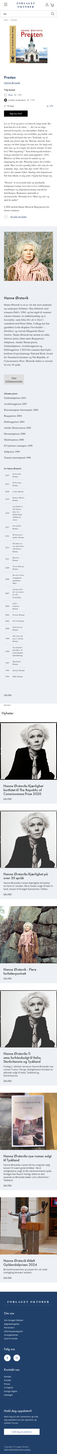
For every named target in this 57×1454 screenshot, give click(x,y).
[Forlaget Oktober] (7, 1358)
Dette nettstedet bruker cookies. (17, 1449)
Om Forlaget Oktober (13, 1320)
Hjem (6, 20)
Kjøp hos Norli (16, 113)
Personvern (9, 1327)
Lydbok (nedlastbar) (21, 100)
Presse (7, 1384)
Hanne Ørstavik (12, 82)
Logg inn (47, 5)
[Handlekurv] (52, 5)
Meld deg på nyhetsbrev (22, 1431)
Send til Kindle (11, 1338)
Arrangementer (11, 1335)
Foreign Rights (10, 1391)
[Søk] (52, 14)
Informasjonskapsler (13, 1331)
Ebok (15, 95)
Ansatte (7, 1380)
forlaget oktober (26, 5)
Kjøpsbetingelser (12, 1324)
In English (8, 1387)
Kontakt (7, 1376)
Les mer (8, 694)
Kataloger (8, 1395)
